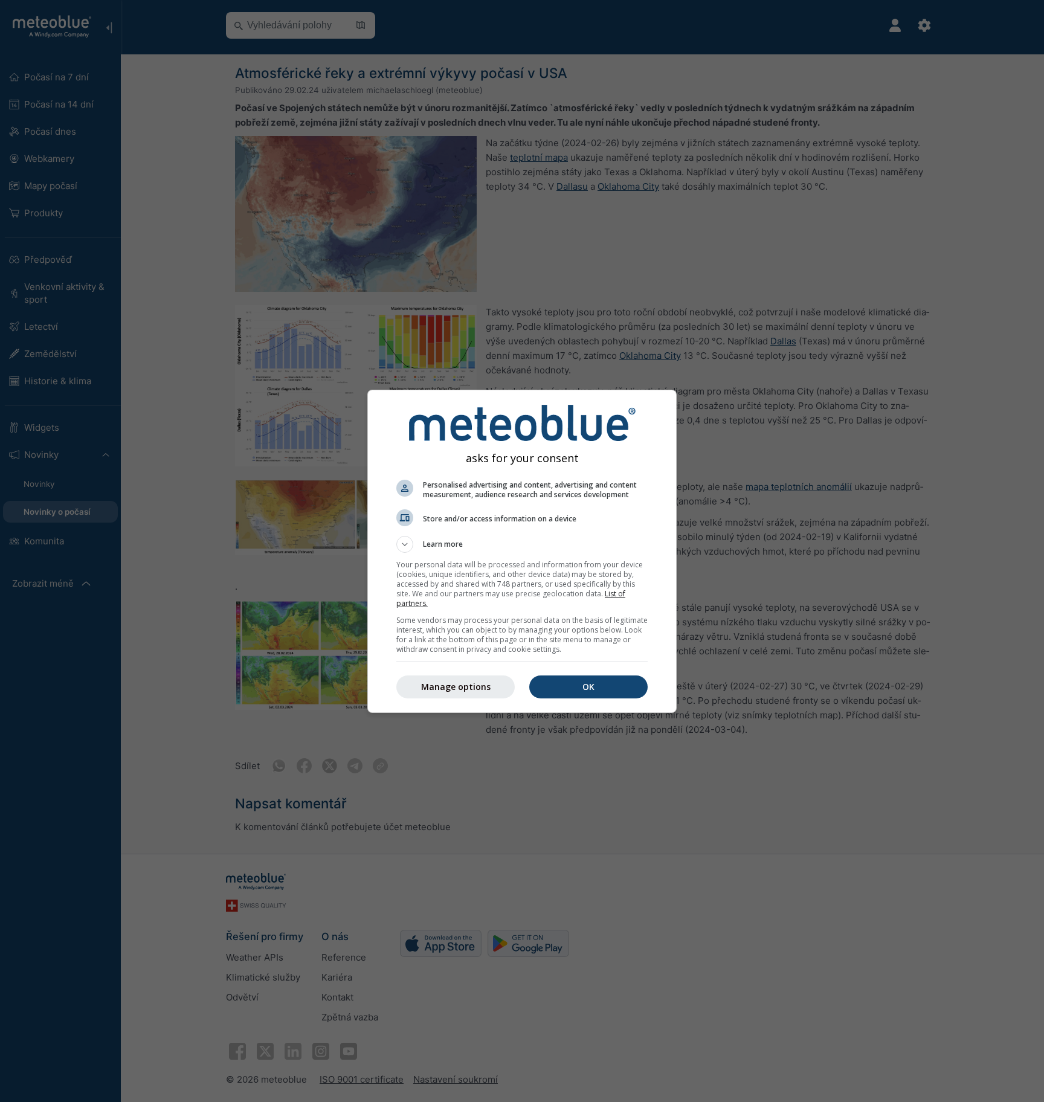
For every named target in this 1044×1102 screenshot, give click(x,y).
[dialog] (522, 551)
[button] (522, 544)
